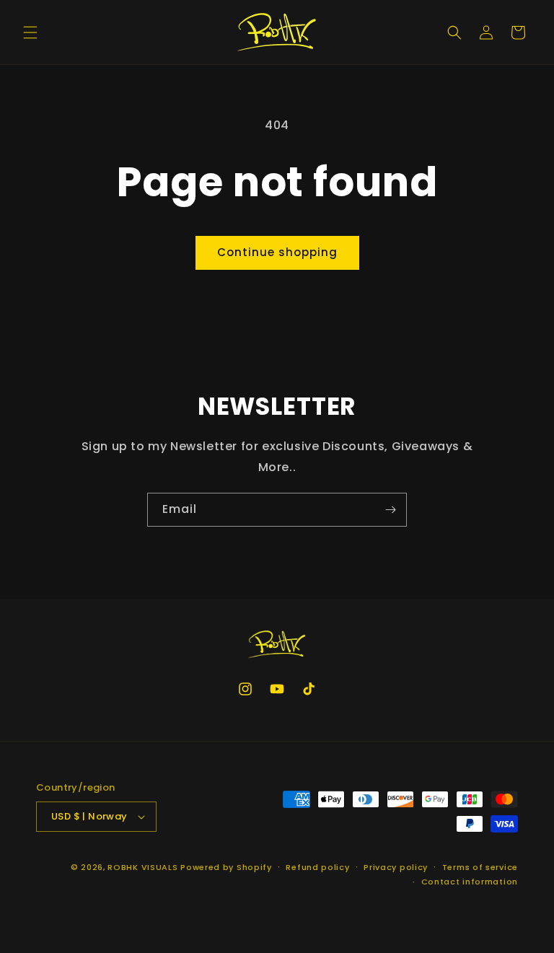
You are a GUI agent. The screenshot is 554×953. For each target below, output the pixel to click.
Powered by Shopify (226, 867)
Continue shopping (277, 252)
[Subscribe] (390, 510)
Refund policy (317, 867)
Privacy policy (396, 867)
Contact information (469, 881)
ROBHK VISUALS (142, 867)
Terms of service (480, 867)
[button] (30, 32)
